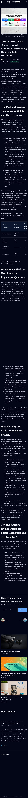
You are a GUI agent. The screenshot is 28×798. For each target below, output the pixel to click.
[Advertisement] (14, 318)
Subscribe (22, 609)
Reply (24, 725)
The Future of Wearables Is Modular (11, 651)
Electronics (14, 61)
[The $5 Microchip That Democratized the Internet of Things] (14, 688)
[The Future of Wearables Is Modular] (14, 641)
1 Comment (4, 64)
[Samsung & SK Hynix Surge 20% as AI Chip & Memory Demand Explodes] (14, 664)
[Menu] (1, 2)
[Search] (26, 2)
